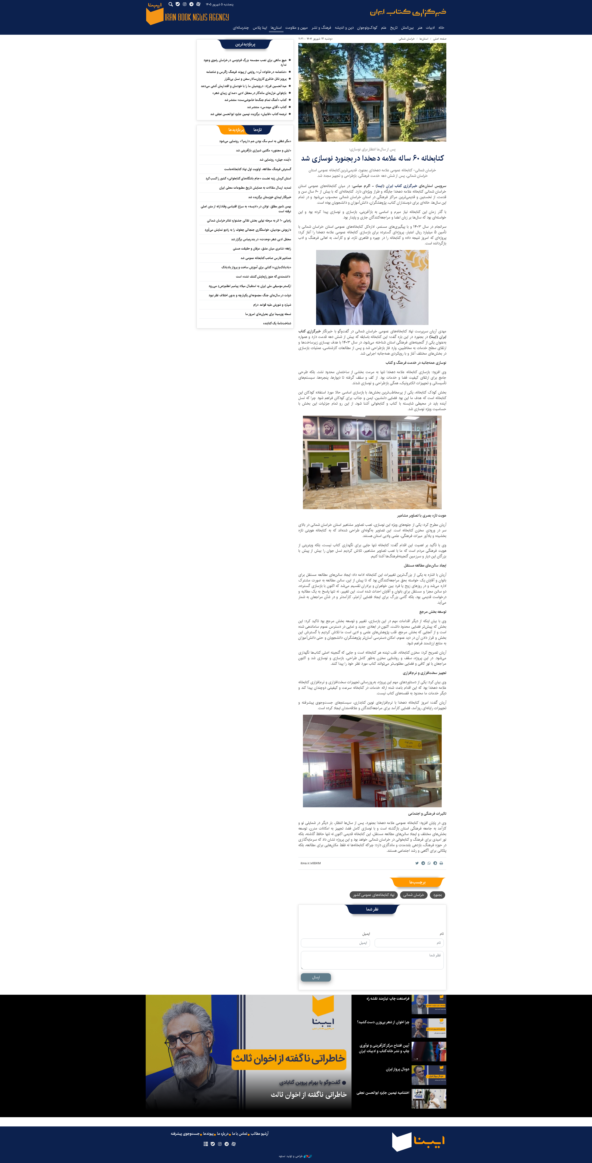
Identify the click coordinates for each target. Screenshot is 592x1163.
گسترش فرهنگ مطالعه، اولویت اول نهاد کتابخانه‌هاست (257, 169)
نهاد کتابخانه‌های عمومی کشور (374, 895)
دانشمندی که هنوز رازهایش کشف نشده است (263, 276)
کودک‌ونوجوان (367, 28)
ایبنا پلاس (260, 28)
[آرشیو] (206, 1144)
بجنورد (437, 895)
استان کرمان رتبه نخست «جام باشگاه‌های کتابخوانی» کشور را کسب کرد (248, 178)
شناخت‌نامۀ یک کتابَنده (277, 323)
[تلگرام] (227, 1144)
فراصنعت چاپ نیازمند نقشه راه (388, 998)
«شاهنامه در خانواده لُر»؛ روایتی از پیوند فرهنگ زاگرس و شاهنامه (246, 72)
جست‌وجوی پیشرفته (185, 1134)
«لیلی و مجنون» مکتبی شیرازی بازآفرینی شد (263, 150)
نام (442, 934)
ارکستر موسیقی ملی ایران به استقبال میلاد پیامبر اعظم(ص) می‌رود (250, 286)
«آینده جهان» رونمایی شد (275, 159)
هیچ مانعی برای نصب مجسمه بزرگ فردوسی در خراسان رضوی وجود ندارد (245, 62)
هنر (419, 28)
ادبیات (430, 28)
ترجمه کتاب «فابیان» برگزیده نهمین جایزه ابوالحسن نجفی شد (248, 114)
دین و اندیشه (344, 28)
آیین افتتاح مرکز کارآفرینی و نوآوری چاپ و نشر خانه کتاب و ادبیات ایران (384, 1048)
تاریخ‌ (394, 28)
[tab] (258, 129)
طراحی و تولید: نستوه (290, 1156)
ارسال (316, 977)
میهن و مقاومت (296, 28)
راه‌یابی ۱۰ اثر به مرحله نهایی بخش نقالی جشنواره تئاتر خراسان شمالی (249, 220)
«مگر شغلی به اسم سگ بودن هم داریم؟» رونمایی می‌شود (255, 141)
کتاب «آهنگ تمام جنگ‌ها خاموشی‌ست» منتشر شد (255, 100)
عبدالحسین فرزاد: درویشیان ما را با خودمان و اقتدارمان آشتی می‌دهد (244, 86)
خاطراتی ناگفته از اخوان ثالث (309, 1095)
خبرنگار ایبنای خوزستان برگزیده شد (269, 197)
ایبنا (408, 13)
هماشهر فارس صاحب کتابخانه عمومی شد (265, 258)
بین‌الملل (407, 28)
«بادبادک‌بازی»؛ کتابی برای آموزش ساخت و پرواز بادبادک (256, 267)
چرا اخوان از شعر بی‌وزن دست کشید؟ (383, 1022)
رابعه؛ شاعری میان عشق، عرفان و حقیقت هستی (262, 248)
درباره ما (222, 1134)
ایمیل (366, 934)
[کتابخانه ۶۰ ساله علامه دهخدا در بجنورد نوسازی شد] (372, 92)
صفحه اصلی (439, 39)
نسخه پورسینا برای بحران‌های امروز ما (268, 314)
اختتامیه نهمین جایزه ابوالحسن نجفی (383, 1093)
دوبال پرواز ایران (397, 1069)
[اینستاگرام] (219, 1144)
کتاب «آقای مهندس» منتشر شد (267, 107)
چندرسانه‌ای (241, 28)
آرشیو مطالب (259, 1134)
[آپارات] (234, 1144)
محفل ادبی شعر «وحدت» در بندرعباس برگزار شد (261, 239)
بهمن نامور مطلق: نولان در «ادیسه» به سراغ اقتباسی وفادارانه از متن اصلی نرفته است (246, 209)
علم (383, 28)
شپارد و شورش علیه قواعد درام (272, 304)
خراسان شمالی (407, 39)
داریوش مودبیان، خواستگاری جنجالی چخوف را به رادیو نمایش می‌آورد (248, 229)
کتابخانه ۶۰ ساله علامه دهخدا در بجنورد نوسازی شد (372, 158)
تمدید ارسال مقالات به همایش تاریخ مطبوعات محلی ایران (255, 187)
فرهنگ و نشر (321, 28)
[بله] (213, 1144)
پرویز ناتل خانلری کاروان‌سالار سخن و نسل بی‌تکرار (255, 78)
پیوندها (208, 1134)
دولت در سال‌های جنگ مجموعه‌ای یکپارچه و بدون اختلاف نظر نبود (250, 295)
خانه (441, 28)
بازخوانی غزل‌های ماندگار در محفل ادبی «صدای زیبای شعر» (249, 93)
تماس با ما (239, 1134)
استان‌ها (276, 28)
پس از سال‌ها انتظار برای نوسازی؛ (372, 149)
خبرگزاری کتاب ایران (401, 186)
